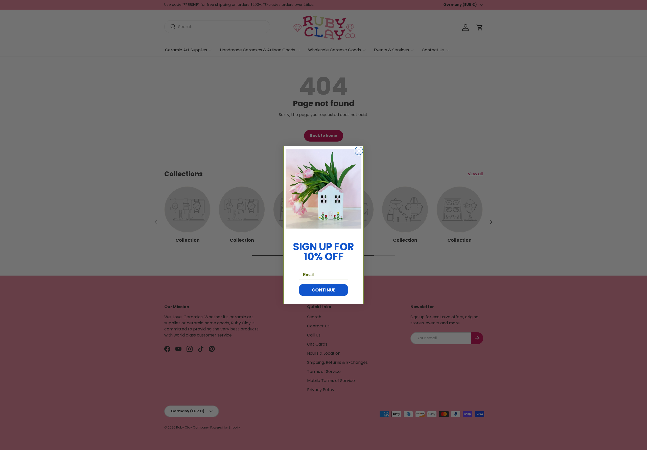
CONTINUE (324, 290)
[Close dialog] (359, 151)
